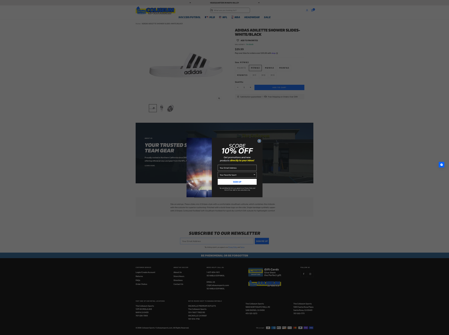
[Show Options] (254, 175)
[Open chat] (441, 165)
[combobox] (236, 175)
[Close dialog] (259, 140)
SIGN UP (237, 181)
